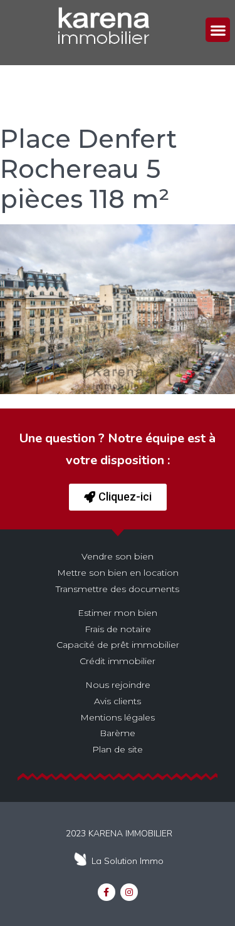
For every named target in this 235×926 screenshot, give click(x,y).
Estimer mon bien (117, 612)
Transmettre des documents (117, 589)
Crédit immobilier (117, 661)
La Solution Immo (127, 860)
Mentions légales (117, 717)
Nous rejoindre (117, 684)
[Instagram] (129, 892)
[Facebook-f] (106, 892)
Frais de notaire (118, 629)
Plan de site (117, 749)
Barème (117, 733)
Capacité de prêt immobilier (117, 644)
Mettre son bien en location (118, 572)
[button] (218, 30)
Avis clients (117, 701)
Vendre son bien (117, 556)
